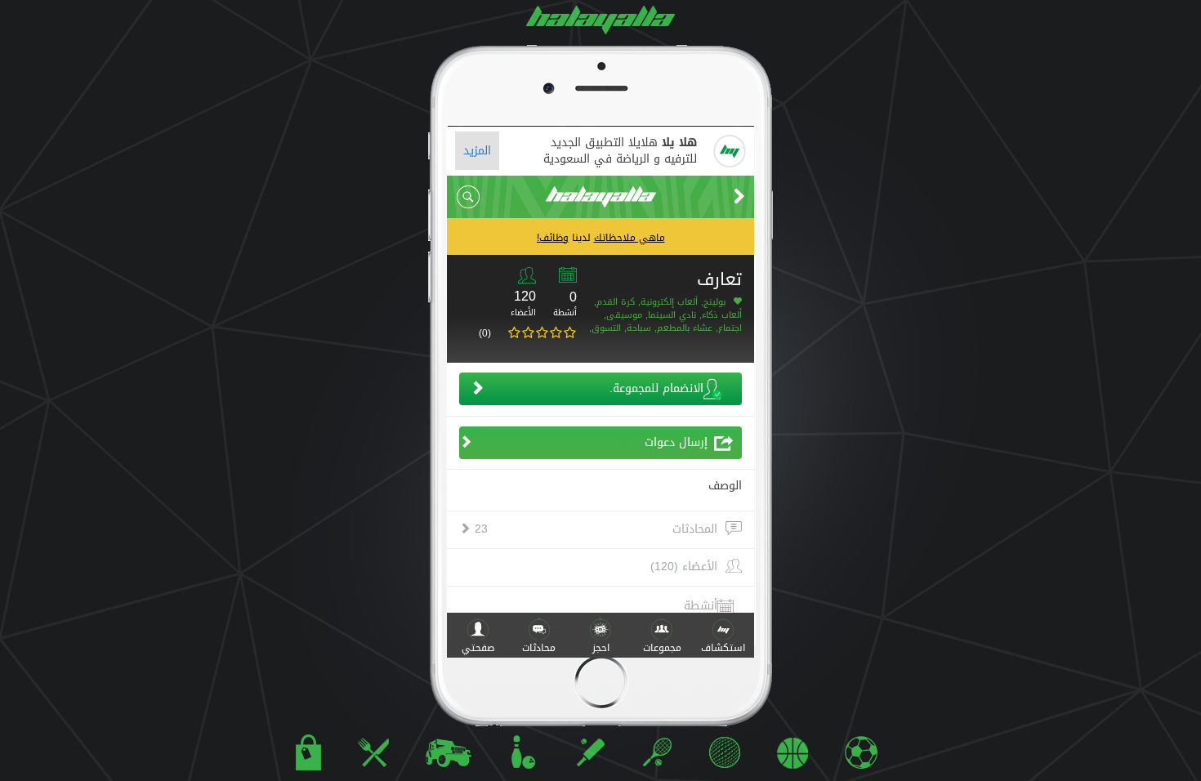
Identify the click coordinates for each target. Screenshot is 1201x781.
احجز (600, 648)
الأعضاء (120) (683, 567)
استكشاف (723, 648)
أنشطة (700, 606)
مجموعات (662, 648)
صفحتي (478, 648)
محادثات (539, 648)
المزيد (477, 151)
